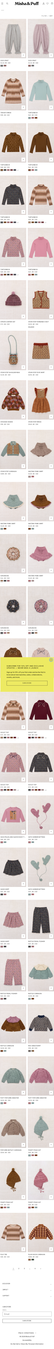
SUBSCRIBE (27, 683)
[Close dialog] (51, 660)
